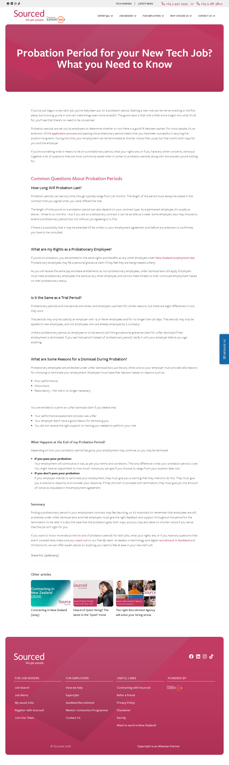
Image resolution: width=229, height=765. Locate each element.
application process (64, 133)
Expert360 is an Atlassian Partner (159, 746)
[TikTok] (19, 3)
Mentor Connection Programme (87, 710)
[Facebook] (8, 3)
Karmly (121, 717)
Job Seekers (126, 16)
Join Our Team (24, 717)
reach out (81, 540)
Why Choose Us (179, 16)
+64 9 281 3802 (211, 3)
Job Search (22, 687)
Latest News (145, 3)
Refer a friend (126, 695)
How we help (74, 687)
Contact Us (205, 16)
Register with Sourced (29, 710)
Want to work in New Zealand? (136, 725)
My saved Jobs (24, 702)
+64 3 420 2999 (176, 3)
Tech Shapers (124, 3)
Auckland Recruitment (80, 702)
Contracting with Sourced (133, 687)
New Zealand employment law (175, 257)
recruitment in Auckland (174, 540)
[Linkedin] (12, 3)
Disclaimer (124, 710)
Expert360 (104, 16)
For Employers (152, 16)
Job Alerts (21, 695)
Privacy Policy (126, 702)
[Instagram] (15, 3)
